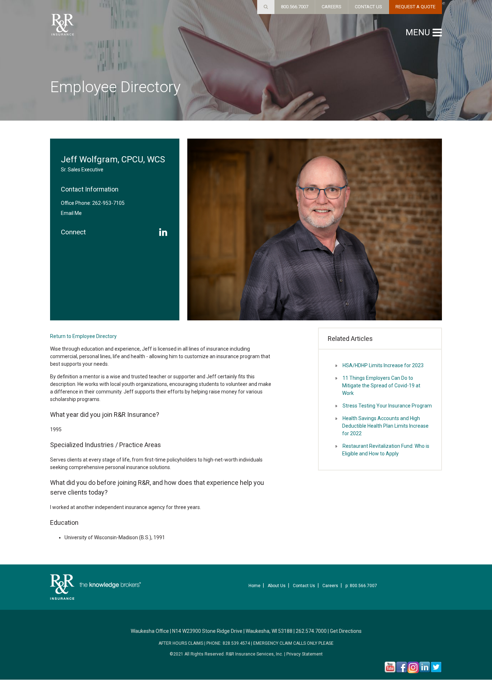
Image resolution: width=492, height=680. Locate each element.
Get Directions (346, 631)
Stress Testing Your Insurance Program (387, 406)
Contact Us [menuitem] (304, 585)
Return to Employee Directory (83, 336)
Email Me (71, 213)
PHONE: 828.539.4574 (228, 643)
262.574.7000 (311, 631)
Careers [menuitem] (330, 585)
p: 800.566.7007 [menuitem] (361, 585)
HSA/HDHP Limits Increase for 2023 (383, 365)
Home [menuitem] (254, 585)
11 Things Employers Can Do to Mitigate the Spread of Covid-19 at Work (381, 385)
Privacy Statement (304, 654)
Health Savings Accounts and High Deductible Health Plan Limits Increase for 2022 (385, 425)
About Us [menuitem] (277, 585)
